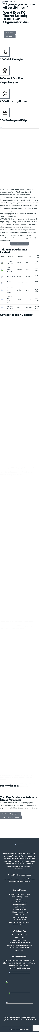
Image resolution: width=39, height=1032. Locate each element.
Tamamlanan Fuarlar (19, 940)
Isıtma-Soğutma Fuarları (19, 902)
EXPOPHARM (11, 277)
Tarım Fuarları (19, 914)
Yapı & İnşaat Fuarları (19, 917)
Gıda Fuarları (19, 899)
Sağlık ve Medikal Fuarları (19, 912)
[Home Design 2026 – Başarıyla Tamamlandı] (19, 396)
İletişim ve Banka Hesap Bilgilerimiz (19, 945)
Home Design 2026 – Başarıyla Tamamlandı (17, 468)
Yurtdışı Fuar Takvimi (19, 935)
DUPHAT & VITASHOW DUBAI (10, 290)
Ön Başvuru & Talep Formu (19, 948)
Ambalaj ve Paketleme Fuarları (19, 894)
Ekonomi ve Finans (19, 920)
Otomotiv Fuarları (19, 909)
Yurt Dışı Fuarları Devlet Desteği (19, 942)
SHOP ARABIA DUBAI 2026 (10, 270)
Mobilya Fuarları (19, 907)
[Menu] (36, 3)
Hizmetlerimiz (19, 937)
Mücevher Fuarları (19, 925)
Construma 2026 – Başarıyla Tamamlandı (16, 621)
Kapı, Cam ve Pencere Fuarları (19, 922)
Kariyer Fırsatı (19, 950)
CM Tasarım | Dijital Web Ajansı (19, 1029)
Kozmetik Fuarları (19, 904)
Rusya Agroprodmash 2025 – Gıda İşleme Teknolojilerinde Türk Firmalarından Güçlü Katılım (16, 777)
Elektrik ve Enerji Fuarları (19, 897)
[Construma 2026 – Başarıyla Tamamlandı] (19, 550)
